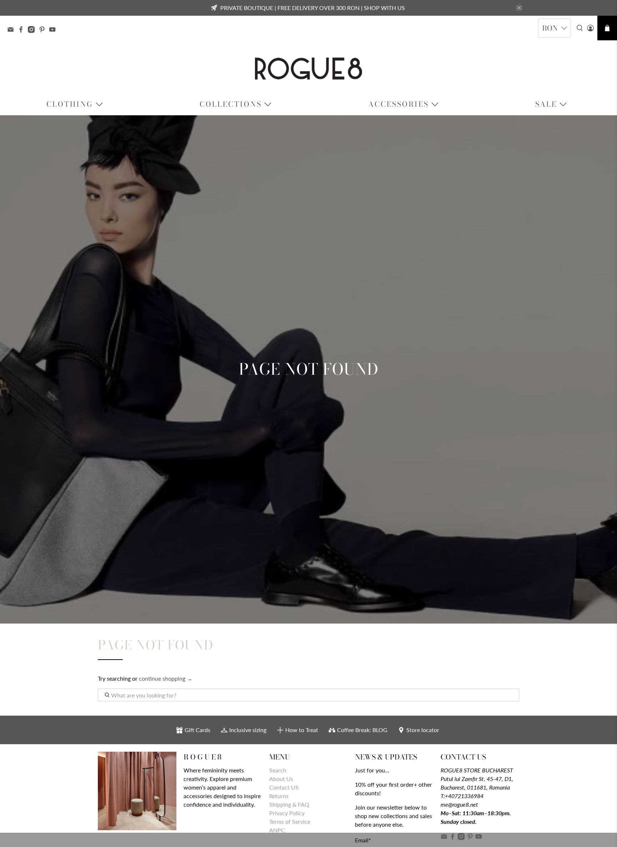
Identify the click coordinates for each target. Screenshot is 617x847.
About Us (281, 778)
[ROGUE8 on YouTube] (54, 30)
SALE (546, 104)
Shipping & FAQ (289, 804)
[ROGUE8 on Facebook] (22, 30)
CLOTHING (69, 104)
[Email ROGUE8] (12, 30)
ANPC (277, 830)
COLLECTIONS (231, 104)
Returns (279, 795)
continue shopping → (165, 678)
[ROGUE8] (308, 68)
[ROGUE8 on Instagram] (33, 30)
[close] (519, 7)
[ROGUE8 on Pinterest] (44, 30)
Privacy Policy (287, 813)
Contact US (284, 787)
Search (277, 770)
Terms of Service (289, 821)
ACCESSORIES (398, 104)
